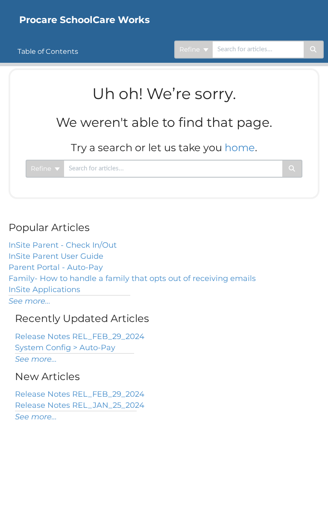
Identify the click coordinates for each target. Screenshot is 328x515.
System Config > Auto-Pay (65, 347)
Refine (190, 49)
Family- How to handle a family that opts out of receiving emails (132, 278)
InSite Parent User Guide (56, 256)
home (240, 147)
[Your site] (6, 11)
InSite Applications (44, 289)
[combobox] (258, 50)
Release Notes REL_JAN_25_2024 (79, 405)
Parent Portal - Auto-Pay (56, 267)
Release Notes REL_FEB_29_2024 (79, 336)
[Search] (314, 50)
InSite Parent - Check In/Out (63, 245)
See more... (29, 301)
